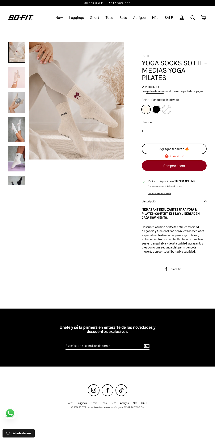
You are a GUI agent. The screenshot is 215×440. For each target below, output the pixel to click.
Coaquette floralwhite (146, 109)
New (59, 17)
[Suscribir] (146, 346)
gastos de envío (155, 91)
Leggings (76, 17)
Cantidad (147, 122)
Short (94, 17)
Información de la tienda (159, 193)
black (156, 109)
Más (155, 17)
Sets (123, 17)
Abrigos (139, 17)
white (166, 109)
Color (160, 100)
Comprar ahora (174, 165)
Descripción (149, 201)
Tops (109, 17)
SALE (169, 17)
